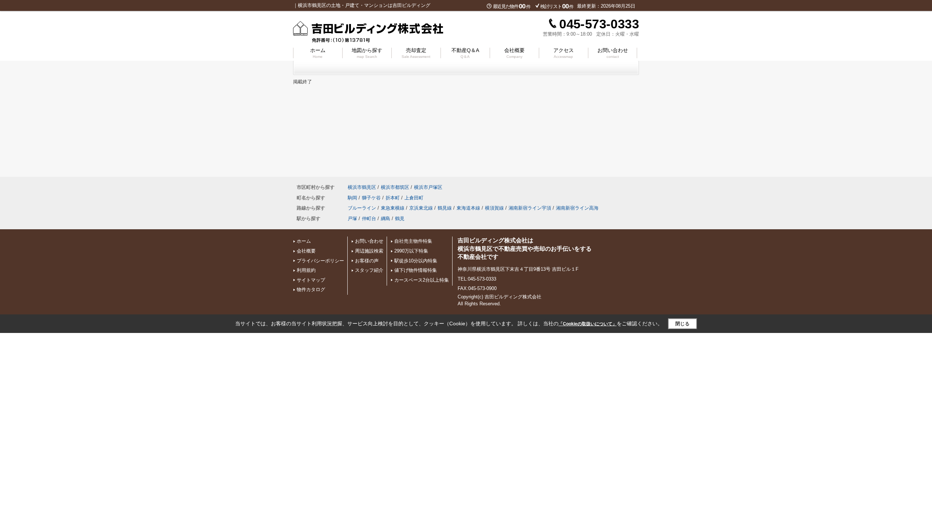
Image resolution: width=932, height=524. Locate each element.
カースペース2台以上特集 (421, 280)
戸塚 (352, 218)
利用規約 (306, 270)
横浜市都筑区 (395, 187)
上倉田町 (413, 198)
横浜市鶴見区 (362, 187)
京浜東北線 (421, 208)
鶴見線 (445, 208)
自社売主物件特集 (413, 241)
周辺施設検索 (369, 251)
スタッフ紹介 (369, 270)
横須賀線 (494, 208)
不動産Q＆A (465, 53)
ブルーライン (362, 208)
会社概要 (514, 53)
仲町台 (369, 218)
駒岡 (352, 198)
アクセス (563, 53)
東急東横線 (392, 208)
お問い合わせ (612, 53)
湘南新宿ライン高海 (577, 208)
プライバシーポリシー (320, 260)
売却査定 (416, 53)
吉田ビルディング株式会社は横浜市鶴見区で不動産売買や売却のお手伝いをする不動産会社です (525, 248)
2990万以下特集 (411, 251)
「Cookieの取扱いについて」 (587, 323)
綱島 (385, 218)
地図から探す (367, 53)
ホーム (317, 53)
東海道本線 (468, 208)
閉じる (682, 323)
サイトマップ (311, 280)
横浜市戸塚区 (428, 187)
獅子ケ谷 (371, 198)
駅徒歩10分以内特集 (415, 260)
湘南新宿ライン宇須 (530, 208)
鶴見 (399, 218)
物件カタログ (311, 289)
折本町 (393, 198)
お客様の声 (367, 260)
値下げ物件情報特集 (415, 270)
